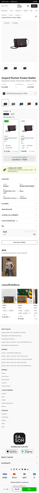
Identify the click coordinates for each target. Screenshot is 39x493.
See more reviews (20, 242)
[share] (35, 16)
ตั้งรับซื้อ (25, 159)
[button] (3, 6)
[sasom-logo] (19, 6)
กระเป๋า (11, 15)
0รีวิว (34, 234)
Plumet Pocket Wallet (27, 186)
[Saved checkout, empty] (28, 6)
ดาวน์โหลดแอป (13, 1)
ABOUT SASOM (7, 457)
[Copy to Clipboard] (17, 191)
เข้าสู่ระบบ (34, 6)
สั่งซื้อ (29, 489)
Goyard (17, 15)
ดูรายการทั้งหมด (16, 159)
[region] (19, 41)
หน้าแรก (4, 15)
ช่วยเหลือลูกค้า (5, 463)
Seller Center (5, 1)
